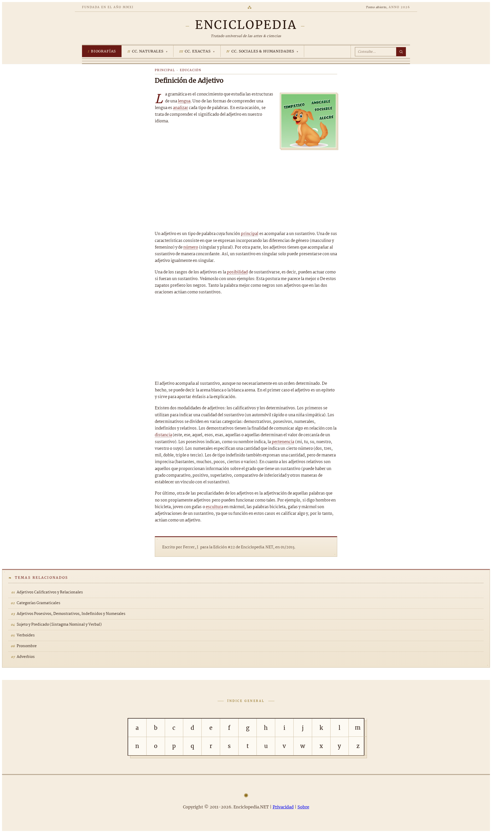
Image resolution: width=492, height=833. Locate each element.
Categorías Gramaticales (38, 603)
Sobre (303, 806)
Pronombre (27, 646)
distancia (163, 435)
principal (249, 234)
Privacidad (283, 806)
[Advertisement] (246, 188)
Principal (165, 70)
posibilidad (237, 272)
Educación (190, 70)
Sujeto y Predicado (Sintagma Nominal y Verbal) (59, 625)
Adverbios (26, 657)
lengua (184, 101)
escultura (214, 507)
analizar (180, 108)
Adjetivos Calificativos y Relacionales (50, 592)
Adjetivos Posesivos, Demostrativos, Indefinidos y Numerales (71, 614)
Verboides (26, 635)
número (190, 247)
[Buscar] (401, 51)
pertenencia (283, 442)
